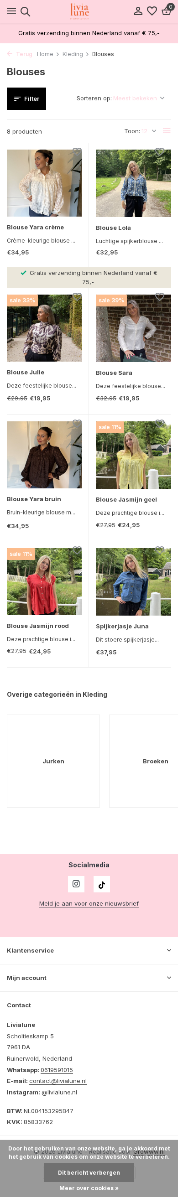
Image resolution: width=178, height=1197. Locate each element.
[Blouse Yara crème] (44, 183)
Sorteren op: (94, 98)
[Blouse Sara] (133, 328)
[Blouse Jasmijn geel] (133, 455)
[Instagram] (76, 884)
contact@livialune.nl (58, 1080)
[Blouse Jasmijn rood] (44, 581)
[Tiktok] (102, 884)
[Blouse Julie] (44, 328)
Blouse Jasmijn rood (38, 625)
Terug (23, 54)
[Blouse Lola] (133, 183)
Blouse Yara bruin (34, 499)
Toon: (132, 131)
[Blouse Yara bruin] (44, 454)
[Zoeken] (24, 11)
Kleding (73, 54)
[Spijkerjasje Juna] (133, 582)
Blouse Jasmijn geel (126, 499)
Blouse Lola (113, 227)
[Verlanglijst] (152, 11)
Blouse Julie (25, 372)
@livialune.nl (59, 1092)
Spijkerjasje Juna (122, 626)
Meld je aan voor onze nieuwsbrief (89, 903)
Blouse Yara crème (35, 227)
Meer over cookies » (89, 1188)
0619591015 (57, 1069)
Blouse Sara (114, 372)
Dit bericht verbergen (89, 1172)
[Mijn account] (138, 11)
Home (45, 54)
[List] (167, 131)
